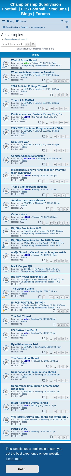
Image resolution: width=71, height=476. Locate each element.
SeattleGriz (29, 158)
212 (56, 108)
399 (66, 181)
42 (59, 136)
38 (59, 339)
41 (55, 136)
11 (55, 164)
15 (59, 150)
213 (61, 108)
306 (66, 297)
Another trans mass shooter (28, 200)
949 (56, 122)
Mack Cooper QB (21, 266)
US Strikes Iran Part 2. (24, 330)
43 (63, 136)
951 (66, 122)
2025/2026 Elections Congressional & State (37, 128)
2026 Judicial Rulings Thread (29, 86)
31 (67, 81)
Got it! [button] (22, 468)
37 (67, 261)
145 (56, 223)
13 (63, 164)
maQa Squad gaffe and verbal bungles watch (38, 252)
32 (63, 380)
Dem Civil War (20, 141)
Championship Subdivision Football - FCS (40, 65)
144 (51, 223)
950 (61, 122)
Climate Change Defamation (28, 155)
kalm (26, 291)
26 (67, 397)
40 (67, 339)
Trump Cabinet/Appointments (29, 186)
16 (63, 150)
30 (63, 81)
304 (56, 297)
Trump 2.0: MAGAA (23, 100)
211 (51, 108)
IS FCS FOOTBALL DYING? (28, 302)
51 (67, 195)
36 (63, 261)
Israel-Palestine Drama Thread (29, 402)
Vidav (26, 63)
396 (51, 181)
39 (63, 339)
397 (56, 181)
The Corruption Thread (25, 358)
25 (63, 397)
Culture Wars (19, 214)
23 (55, 397)
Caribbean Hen (31, 305)
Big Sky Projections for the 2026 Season (35, 240)
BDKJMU (28, 75)
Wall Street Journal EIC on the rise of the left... (39, 416)
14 (55, 150)
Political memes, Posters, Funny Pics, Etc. (37, 114)
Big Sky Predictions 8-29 (26, 228)
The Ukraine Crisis (22, 288)
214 (66, 108)
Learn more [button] (14, 458)
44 (67, 136)
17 (67, 150)
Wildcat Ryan (30, 243)
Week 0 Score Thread (24, 60)
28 (55, 81)
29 (59, 81)
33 (67, 380)
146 (61, 223)
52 (67, 411)
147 (66, 223)
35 (59, 261)
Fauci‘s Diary (19, 428)
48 (55, 195)
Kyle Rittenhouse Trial (24, 344)
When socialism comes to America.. (33, 72)
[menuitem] (10, 21)
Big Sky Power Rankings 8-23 (29, 276)
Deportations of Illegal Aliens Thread (33, 372)
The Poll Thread (21, 316)
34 (55, 261)
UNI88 (27, 117)
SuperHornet (30, 231)
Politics (24, 77)
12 (59, 164)
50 (63, 195)
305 (61, 297)
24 (59, 397)
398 (61, 181)
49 (59, 195)
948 (51, 122)
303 (51, 297)
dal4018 (27, 269)
